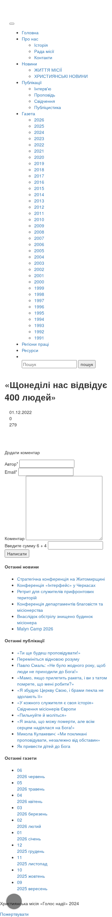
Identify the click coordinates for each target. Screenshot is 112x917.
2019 (39, 163)
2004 (39, 257)
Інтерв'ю (42, 88)
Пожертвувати (14, 914)
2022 (39, 144)
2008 (39, 232)
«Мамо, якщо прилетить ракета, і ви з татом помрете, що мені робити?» (62, 680)
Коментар (15, 538)
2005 (39, 250)
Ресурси (30, 350)
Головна (30, 32)
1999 (39, 288)
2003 (39, 263)
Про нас (30, 39)
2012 (39, 207)
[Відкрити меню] (11, 24)
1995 (39, 313)
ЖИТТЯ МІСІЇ (48, 70)
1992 (39, 331)
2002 (39, 269)
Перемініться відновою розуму (48, 659)
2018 (39, 169)
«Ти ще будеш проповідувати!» (49, 652)
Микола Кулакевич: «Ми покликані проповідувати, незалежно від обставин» (58, 736)
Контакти (43, 57)
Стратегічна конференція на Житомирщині (61, 579)
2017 (39, 176)
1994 (39, 319)
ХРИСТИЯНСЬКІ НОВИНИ (61, 76)
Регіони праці (35, 344)
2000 (39, 281)
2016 (39, 182)
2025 (39, 126)
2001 (39, 275)
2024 (39, 132)
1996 (39, 306)
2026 (39, 119)
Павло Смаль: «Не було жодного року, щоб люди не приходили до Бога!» (61, 668)
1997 (39, 300)
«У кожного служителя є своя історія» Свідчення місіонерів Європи (55, 705)
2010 (39, 219)
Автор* (11, 464)
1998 (39, 294)
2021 (39, 151)
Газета (28, 113)
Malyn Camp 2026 (35, 628)
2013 (39, 200)
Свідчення (44, 101)
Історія (41, 45)
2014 (39, 194)
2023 (39, 138)
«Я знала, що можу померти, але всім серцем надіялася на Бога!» (56, 724)
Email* (11, 472)
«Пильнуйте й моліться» (42, 715)
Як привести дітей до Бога (43, 746)
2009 (39, 225)
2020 (39, 157)
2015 (39, 188)
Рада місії (44, 51)
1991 (39, 338)
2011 (39, 213)
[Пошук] (24, 356)
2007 (39, 238)
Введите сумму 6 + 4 (26, 545)
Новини (29, 63)
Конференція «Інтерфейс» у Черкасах (56, 585)
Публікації (32, 82)
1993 (39, 325)
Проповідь (44, 95)
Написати (17, 553)
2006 (39, 244)
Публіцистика (47, 107)
